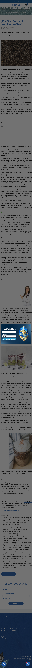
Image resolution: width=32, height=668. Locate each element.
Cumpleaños (4, 334)
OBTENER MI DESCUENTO (9, 339)
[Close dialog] (30, 325)
